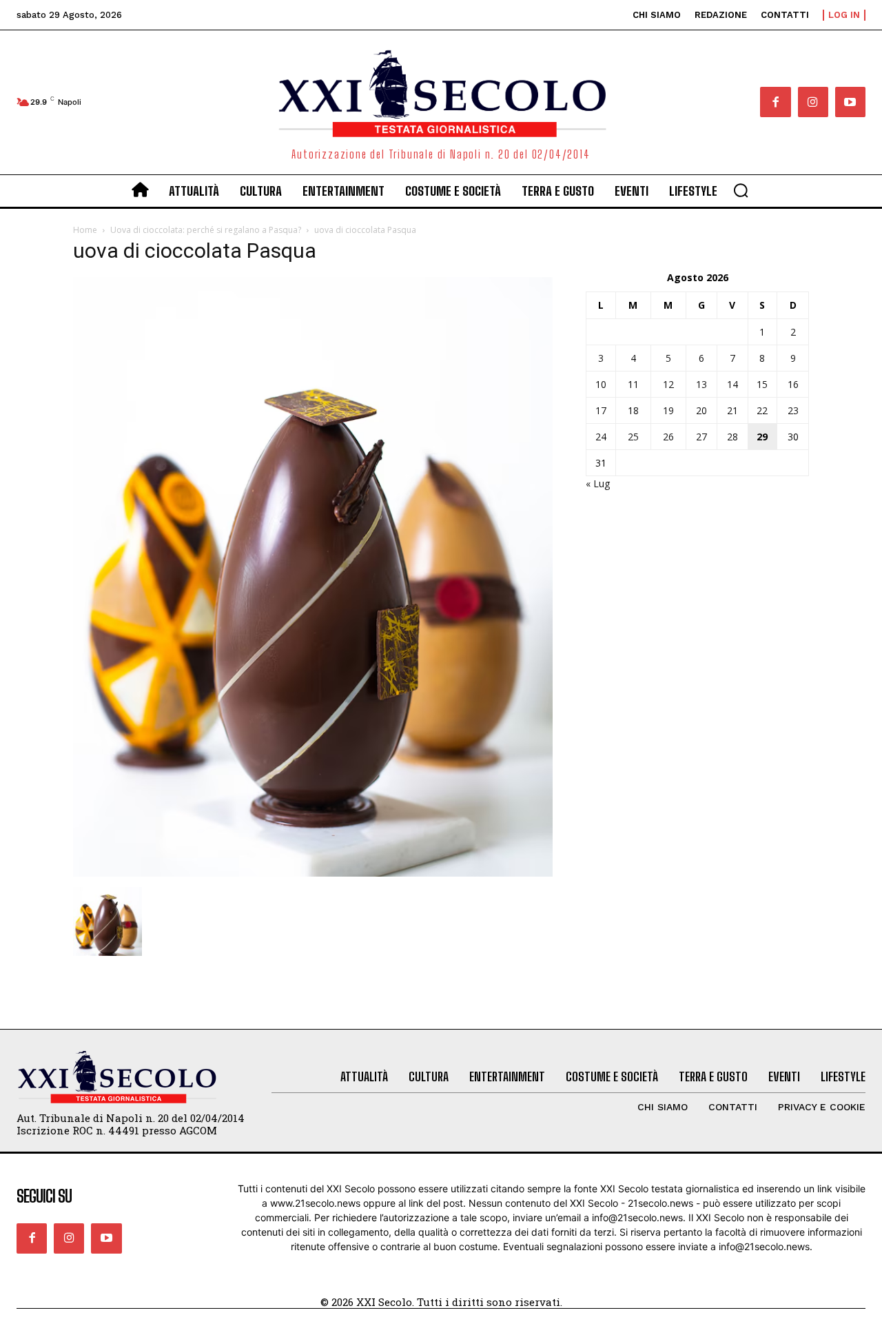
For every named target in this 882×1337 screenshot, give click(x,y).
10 (600, 384)
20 (701, 410)
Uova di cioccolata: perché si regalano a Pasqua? (205, 230)
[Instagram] (813, 102)
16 (793, 384)
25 (633, 436)
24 (600, 436)
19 (668, 410)
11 (633, 384)
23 (793, 410)
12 (668, 384)
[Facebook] (775, 102)
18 (633, 410)
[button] (740, 190)
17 (600, 410)
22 (762, 410)
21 (732, 410)
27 (701, 436)
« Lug (598, 483)
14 (732, 384)
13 (701, 384)
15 (762, 384)
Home (85, 230)
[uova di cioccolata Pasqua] (313, 873)
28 (732, 436)
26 (668, 436)
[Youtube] (850, 102)
